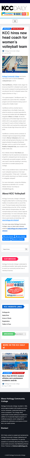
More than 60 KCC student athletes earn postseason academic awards (13, 378)
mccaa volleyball (9, 236)
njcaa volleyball (21, 236)
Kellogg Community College (12, 51)
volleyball (7, 239)
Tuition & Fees (6, 324)
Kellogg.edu (6, 312)
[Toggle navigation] (15, 21)
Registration (6, 321)
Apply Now (5, 315)
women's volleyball (18, 239)
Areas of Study (6, 318)
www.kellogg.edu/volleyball (10, 220)
